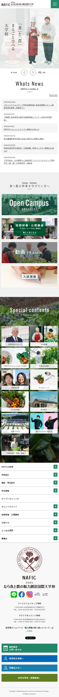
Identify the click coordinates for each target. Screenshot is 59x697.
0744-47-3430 (23, 622)
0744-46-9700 (23, 610)
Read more (53, 95)
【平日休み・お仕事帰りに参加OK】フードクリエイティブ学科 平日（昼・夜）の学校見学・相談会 (29, 161)
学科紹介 (5, 475)
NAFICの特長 (7, 467)
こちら (29, 631)
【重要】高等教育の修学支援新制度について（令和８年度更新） (28, 118)
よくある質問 (7, 530)
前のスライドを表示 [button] (24, 72)
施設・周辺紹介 (8, 483)
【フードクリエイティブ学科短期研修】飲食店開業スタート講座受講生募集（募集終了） (29, 106)
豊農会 (4, 538)
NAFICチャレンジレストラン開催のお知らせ (21, 129)
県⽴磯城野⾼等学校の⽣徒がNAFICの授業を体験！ (24, 139)
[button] (55, 4)
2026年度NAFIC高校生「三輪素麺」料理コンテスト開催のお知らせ (29, 149)
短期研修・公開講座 (10, 515)
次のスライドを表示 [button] (33, 72)
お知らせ (5, 522)
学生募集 (5, 491)
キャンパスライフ (9, 507)
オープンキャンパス (10, 499)
